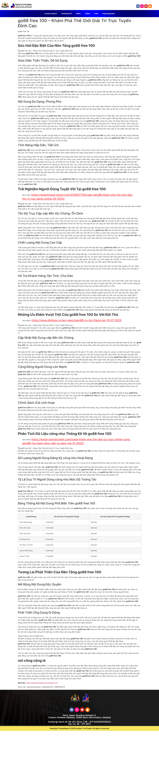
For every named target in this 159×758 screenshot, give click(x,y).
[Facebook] (138, 6)
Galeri (87, 14)
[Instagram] (142, 6)
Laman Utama (50, 14)
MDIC (78, 14)
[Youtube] (82, 709)
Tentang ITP (66, 14)
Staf (96, 14)
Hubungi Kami (108, 14)
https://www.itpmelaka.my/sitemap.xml (42, 683)
